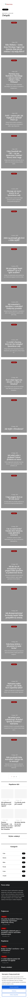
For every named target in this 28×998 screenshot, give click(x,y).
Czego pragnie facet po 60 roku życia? (14, 498)
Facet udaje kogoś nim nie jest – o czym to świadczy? (14, 382)
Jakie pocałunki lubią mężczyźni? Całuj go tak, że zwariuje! (14, 759)
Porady (4, 916)
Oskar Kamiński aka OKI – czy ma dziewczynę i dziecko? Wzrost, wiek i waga (14, 154)
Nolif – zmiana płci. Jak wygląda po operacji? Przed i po (14, 118)
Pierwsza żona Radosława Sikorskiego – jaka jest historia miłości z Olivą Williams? (14, 78)
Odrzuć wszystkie (14, 994)
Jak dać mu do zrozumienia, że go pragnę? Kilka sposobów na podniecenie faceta (14, 570)
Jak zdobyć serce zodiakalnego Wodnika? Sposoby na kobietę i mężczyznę (14, 721)
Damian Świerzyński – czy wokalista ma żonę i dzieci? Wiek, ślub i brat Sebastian (7, 826)
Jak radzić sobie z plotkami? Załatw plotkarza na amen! (14, 457)
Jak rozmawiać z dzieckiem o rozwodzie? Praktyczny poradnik (14, 306)
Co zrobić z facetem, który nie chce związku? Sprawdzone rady (14, 344)
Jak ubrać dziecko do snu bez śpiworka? (20, 824)
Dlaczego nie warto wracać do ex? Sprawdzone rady (14, 193)
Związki (14, 22)
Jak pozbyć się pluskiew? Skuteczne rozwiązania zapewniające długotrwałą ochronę (11, 920)
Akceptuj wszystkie (14, 987)
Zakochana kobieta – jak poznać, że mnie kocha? (14, 646)
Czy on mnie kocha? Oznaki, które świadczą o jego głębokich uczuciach (14, 532)
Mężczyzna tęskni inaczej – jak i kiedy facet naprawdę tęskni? (14, 686)
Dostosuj (14, 990)
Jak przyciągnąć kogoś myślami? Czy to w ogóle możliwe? (14, 270)
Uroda (3, 928)
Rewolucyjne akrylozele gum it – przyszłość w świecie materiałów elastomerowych (11, 932)
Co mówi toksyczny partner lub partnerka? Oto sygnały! (10, 959)
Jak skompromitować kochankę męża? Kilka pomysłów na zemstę (14, 615)
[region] (14, 985)
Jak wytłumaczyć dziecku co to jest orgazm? (6, 804)
